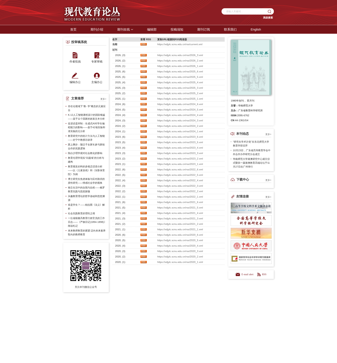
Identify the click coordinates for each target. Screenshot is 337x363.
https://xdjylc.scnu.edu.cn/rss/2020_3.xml (180, 251)
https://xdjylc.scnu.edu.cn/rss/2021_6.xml (180, 202)
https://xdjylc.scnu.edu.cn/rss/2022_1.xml (180, 196)
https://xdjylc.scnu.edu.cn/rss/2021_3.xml (180, 218)
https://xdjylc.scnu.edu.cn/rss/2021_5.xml (180, 207)
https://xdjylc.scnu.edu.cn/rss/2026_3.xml (180, 55)
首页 (73, 29)
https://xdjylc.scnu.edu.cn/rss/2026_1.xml (180, 66)
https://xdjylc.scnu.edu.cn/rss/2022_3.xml (180, 185)
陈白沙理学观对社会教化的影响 (85, 153)
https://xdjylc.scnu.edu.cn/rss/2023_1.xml (180, 164)
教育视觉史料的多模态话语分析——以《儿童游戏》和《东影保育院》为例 (86, 170)
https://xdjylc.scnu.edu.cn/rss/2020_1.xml (180, 262)
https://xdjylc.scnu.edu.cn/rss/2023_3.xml (180, 153)
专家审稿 (97, 61)
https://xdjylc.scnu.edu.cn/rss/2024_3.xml (180, 120)
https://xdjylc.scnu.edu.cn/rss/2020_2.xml (180, 256)
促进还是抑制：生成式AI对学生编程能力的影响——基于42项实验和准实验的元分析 (86, 127)
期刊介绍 (97, 29)
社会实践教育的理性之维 (81, 213)
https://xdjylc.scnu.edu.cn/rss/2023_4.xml (180, 147)
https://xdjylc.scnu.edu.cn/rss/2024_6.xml (180, 104)
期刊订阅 (203, 29)
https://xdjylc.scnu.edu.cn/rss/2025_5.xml (180, 77)
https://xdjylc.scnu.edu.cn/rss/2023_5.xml (180, 142)
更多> (103, 99)
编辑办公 (75, 82)
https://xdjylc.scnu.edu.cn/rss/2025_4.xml (180, 82)
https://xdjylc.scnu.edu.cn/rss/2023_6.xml (180, 136)
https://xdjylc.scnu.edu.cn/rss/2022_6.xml (180, 169)
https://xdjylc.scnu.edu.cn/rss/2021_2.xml (180, 224)
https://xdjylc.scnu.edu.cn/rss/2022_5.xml (180, 175)
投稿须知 (177, 29)
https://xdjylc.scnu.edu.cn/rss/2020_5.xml (180, 240)
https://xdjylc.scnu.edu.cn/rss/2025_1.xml (180, 98)
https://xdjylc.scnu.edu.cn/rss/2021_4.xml (180, 213)
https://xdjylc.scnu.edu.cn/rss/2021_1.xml (180, 229)
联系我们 (230, 29)
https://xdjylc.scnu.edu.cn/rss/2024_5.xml (180, 109)
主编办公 (97, 82)
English (256, 29)
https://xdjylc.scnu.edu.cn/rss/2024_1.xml (180, 131)
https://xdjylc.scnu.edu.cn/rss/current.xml (179, 44)
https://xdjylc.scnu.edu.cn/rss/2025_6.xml (180, 71)
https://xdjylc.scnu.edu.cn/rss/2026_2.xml (180, 60)
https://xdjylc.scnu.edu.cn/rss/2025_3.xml (180, 87)
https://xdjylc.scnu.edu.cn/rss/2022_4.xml (180, 180)
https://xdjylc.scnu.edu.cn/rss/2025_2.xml (180, 93)
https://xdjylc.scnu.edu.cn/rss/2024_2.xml (180, 126)
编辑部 (152, 29)
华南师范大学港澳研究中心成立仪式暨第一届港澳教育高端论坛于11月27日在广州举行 (251, 163)
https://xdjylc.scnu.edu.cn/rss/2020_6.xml (180, 234)
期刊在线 (123, 29)
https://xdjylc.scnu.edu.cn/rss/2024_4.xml (180, 115)
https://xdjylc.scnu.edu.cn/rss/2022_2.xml (180, 191)
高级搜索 (268, 17)
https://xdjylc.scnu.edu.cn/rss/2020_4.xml (180, 245)
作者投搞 (75, 61)
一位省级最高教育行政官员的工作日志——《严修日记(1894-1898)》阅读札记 (87, 222)
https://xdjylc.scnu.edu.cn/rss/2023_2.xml (180, 158)
